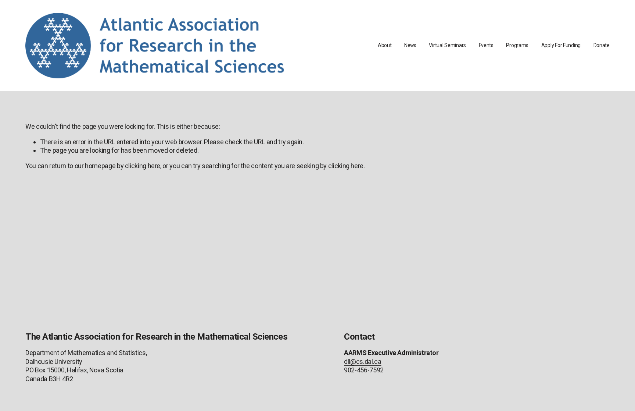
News (410, 45)
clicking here (142, 166)
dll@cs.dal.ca (362, 361)
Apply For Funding (561, 45)
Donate (601, 45)
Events (486, 45)
